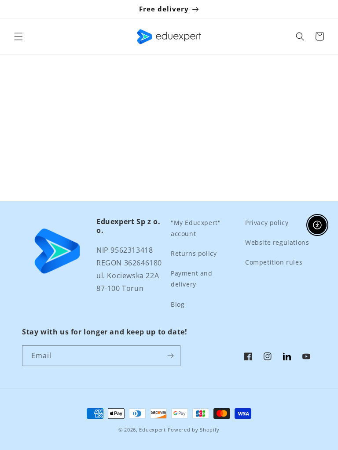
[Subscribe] (170, 355)
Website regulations (277, 242)
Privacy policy (266, 222)
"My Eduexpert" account (195, 228)
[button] (18, 36)
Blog (177, 304)
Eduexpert (152, 429)
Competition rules (273, 262)
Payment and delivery (192, 278)
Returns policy (194, 253)
